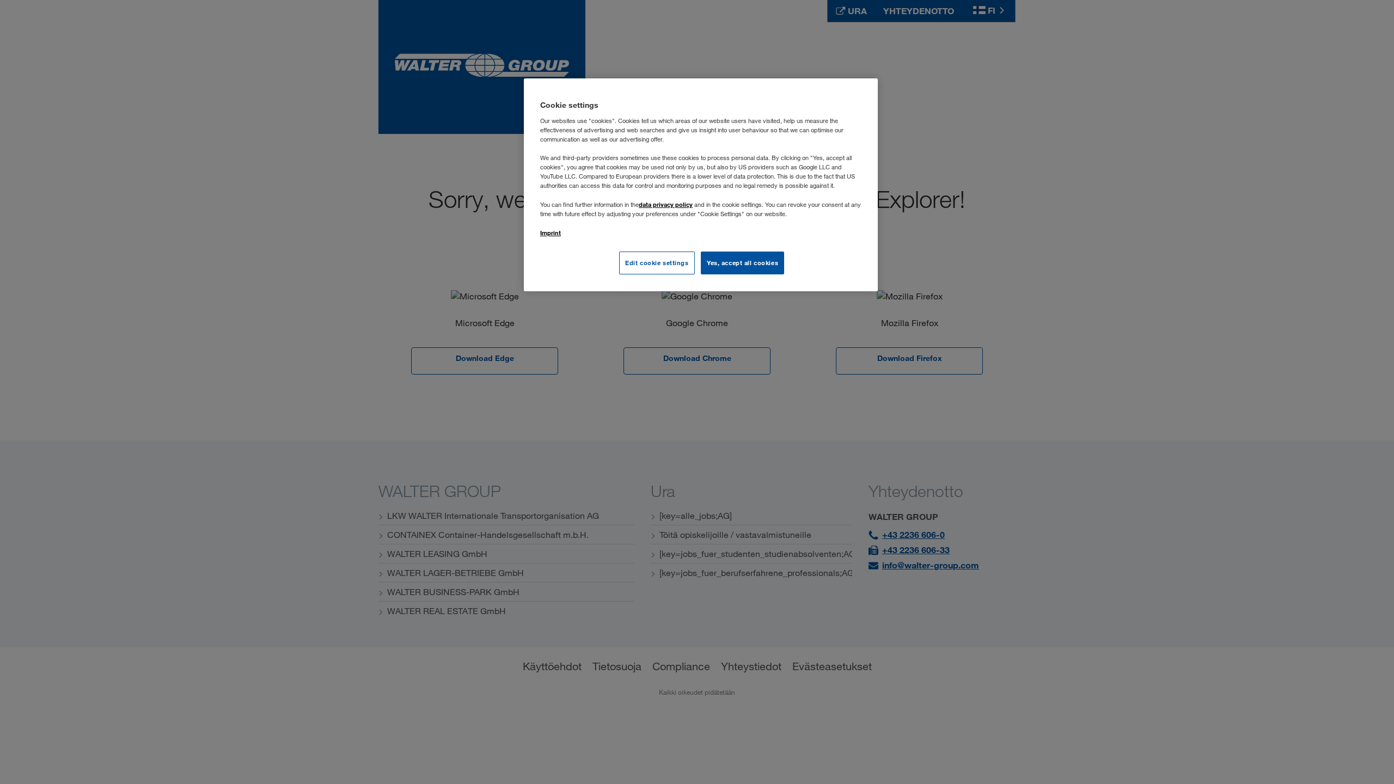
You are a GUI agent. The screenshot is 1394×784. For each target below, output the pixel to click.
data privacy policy (666, 204)
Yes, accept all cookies (742, 263)
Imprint (550, 233)
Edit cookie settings (656, 263)
